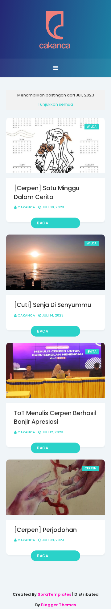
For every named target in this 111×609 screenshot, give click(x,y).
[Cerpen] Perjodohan (45, 530)
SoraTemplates (54, 594)
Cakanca (26, 207)
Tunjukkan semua (55, 104)
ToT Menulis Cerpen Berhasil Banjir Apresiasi (55, 417)
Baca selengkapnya (51, 224)
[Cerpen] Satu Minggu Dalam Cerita (47, 192)
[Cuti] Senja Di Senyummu (52, 305)
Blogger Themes (58, 605)
